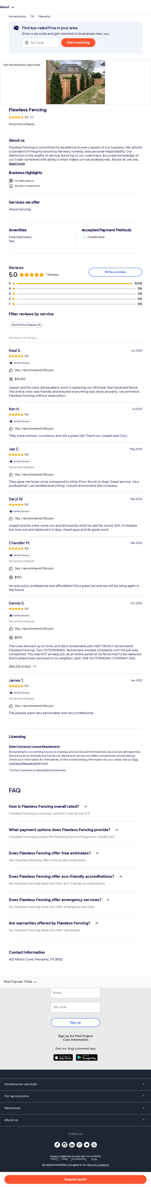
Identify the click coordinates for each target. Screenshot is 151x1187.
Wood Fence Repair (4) (26, 325)
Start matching (78, 42)
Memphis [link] (44, 16)
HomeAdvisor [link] (17, 16)
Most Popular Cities (18, 982)
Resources (12, 1108)
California (65, 1157)
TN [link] (32, 16)
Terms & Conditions (98, 1164)
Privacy (54, 1157)
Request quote (75, 1179)
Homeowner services (20, 1084)
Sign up (75, 1022)
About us (11, 1120)
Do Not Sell (78, 1157)
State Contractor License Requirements (34, 746)
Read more (17, 164)
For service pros (16, 1096)
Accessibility (94, 1158)
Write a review (115, 272)
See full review (20, 666)
